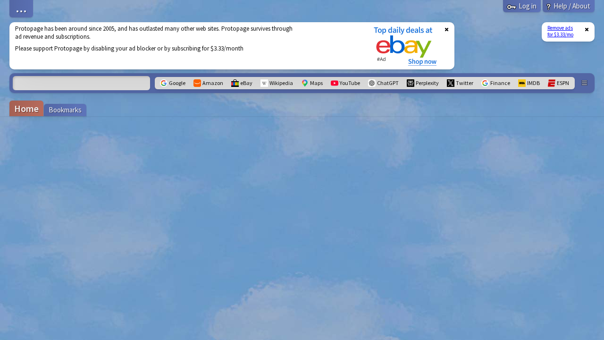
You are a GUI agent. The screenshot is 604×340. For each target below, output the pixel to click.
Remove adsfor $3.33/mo (560, 31)
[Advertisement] (185, 46)
